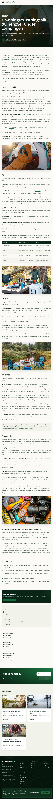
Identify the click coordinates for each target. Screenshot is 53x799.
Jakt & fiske (22, 779)
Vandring (22, 763)
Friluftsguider (9, 11)
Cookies (45, 765)
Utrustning (22, 772)
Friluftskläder (23, 767)
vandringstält (5, 101)
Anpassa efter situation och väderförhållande (15, 621)
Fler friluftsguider (45, 678)
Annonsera (33, 772)
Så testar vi (33, 765)
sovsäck (11, 128)
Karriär (32, 770)
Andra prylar (7, 619)
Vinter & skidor (23, 770)
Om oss (33, 763)
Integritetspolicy (47, 763)
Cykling (22, 781)
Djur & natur (23, 777)
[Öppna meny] (50, 2)
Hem (3, 11)
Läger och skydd (8, 609)
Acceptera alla (45, 792)
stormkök (38, 191)
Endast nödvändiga (34, 792)
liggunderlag (17, 114)
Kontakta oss (34, 774)
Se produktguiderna (8, 600)
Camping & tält (23, 765)
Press (32, 767)
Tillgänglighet (46, 770)
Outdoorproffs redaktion (12, 39)
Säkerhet (7, 617)
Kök (5, 612)
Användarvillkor (47, 767)
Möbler (6, 614)
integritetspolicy (11, 794)
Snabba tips (7, 624)
